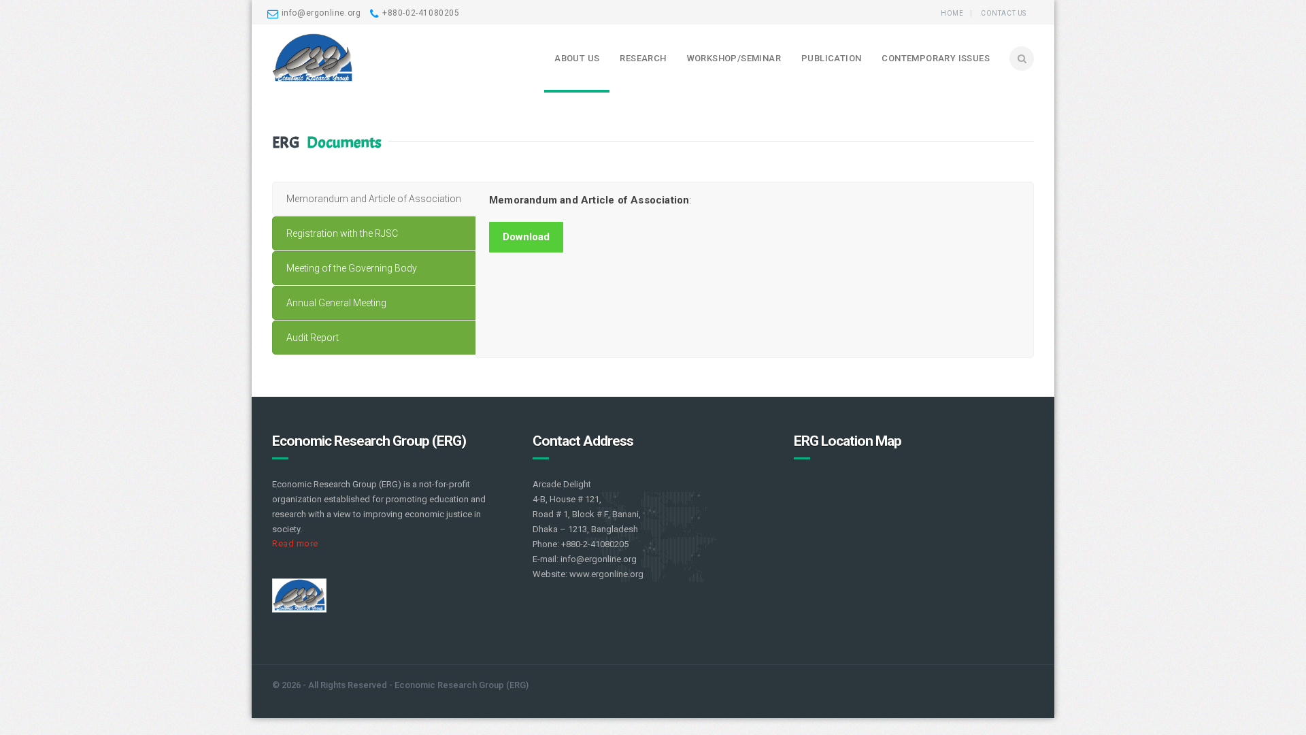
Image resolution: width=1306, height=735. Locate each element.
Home (952, 13)
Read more (295, 543)
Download (526, 237)
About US (576, 58)
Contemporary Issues (936, 58)
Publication (831, 58)
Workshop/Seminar (734, 58)
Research (643, 58)
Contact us (1003, 13)
